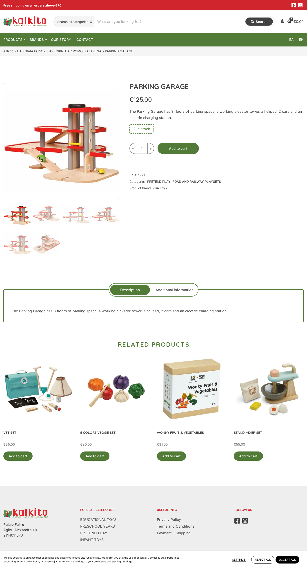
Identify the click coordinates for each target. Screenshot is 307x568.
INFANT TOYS (92, 539)
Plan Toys (160, 188)
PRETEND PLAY (159, 181)
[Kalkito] (25, 513)
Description (130, 290)
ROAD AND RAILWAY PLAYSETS (196, 181)
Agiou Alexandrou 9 (20, 530)
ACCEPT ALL (287, 559)
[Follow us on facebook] (293, 5)
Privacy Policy (169, 519)
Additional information (175, 290)
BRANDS (37, 39)
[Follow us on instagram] (300, 5)
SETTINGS (239, 559)
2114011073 (13, 535)
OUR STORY (61, 39)
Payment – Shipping (174, 533)
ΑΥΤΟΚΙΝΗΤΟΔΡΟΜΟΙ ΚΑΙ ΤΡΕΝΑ (75, 51)
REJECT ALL (263, 559)
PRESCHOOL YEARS (97, 526)
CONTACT (84, 39)
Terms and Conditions (175, 526)
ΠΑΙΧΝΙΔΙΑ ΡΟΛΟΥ (31, 51)
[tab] (130, 290)
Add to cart (178, 148)
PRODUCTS (12, 39)
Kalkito (8, 51)
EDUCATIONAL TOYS (98, 519)
